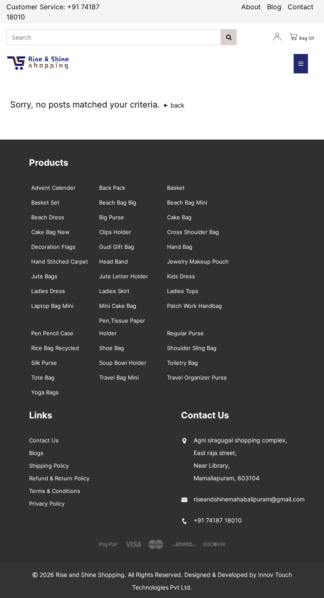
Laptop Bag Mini (52, 305)
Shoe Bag (111, 348)
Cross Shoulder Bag (193, 232)
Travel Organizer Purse (197, 377)
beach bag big (117, 202)
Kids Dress (181, 276)
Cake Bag (179, 217)
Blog (274, 7)
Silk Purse (44, 362)
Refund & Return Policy (59, 478)
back (176, 105)
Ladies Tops (182, 291)
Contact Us (44, 440)
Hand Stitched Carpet (59, 261)
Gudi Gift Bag (116, 246)
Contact (300, 7)
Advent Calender (53, 187)
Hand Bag (179, 246)
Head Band (113, 261)
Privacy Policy (47, 503)
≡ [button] (301, 63)
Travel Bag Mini (119, 377)
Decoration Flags (53, 246)
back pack (112, 187)
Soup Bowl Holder (122, 362)
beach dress (47, 217)
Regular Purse (185, 333)
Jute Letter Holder (123, 276)
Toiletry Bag (182, 362)
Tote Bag (42, 377)
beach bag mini (187, 202)
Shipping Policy (49, 465)
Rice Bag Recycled (55, 348)
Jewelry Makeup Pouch (198, 261)
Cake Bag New (50, 232)
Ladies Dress (48, 291)
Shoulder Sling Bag (191, 348)
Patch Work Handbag (194, 305)
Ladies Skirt (114, 291)
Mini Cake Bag (117, 305)
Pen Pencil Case (52, 333)
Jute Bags (44, 276)
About (251, 7)
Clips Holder (115, 232)
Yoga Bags (45, 392)
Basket (176, 187)
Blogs (36, 453)
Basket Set (45, 202)
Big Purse (111, 217)
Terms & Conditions (54, 491)
